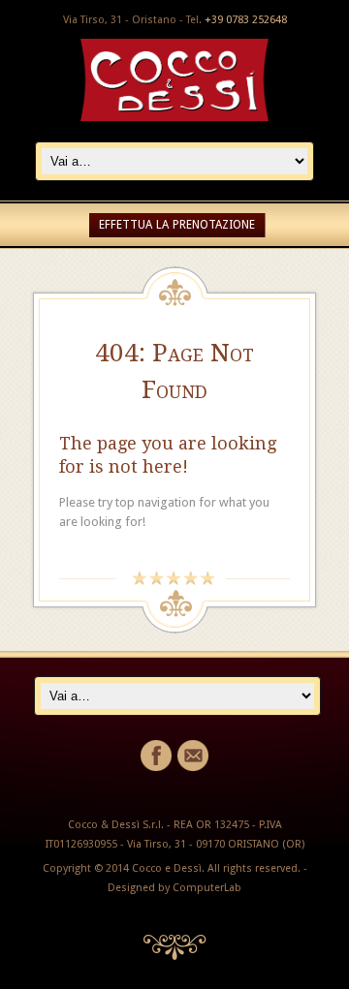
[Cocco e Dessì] (174, 116)
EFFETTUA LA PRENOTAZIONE (177, 225)
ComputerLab (207, 887)
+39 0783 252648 (246, 20)
